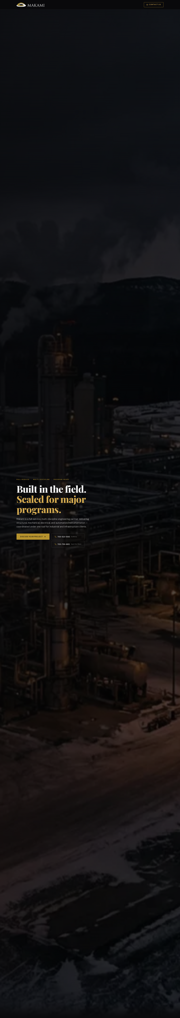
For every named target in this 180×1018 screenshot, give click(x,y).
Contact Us (155, 5)
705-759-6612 (69, 544)
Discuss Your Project (31, 537)
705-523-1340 (67, 537)
